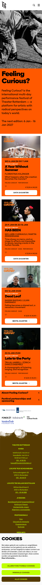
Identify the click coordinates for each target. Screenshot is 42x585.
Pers (21, 519)
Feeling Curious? (11, 183)
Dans (20, 249)
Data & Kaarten (21, 193)
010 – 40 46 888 (21, 492)
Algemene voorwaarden (21, 510)
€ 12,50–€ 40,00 (30, 378)
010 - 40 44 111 (21, 478)
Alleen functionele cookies (21, 566)
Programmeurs (21, 524)
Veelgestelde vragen (21, 507)
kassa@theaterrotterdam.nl (21, 463)
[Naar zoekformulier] (34, 5)
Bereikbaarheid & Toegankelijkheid (21, 502)
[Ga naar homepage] (4, 5)
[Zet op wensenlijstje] (6, 186)
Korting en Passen (21, 504)
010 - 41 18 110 (21, 460)
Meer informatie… (9, 558)
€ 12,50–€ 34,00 (30, 316)
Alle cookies (21, 579)
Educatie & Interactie (21, 522)
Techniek (21, 527)
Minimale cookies (21, 573)
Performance (23, 183)
